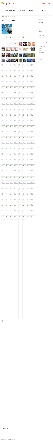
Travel (40, 50)
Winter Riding (41, 54)
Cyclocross (41, 29)
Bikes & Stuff (41, 24)
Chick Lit (40, 25)
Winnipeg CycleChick (11, 439)
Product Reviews (42, 37)
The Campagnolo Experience (45, 42)
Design (40, 31)
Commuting (41, 27)
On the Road (41, 35)
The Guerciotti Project (43, 44)
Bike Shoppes (42, 22)
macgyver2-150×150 (9, 20)
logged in (9, 430)
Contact (50, 3)
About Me (43, 3)
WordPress (7, 441)
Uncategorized (42, 52)
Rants (40, 40)
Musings (40, 33)
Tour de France (42, 46)
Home (6, 16)
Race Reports (42, 39)
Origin (12, 441)
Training (40, 48)
